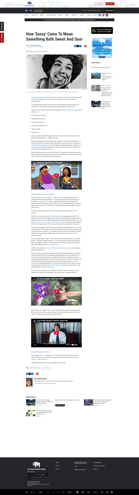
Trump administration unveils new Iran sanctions (67, 400)
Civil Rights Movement (57, 197)
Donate (110, 4)
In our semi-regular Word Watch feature (42, 97)
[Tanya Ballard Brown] (29, 382)
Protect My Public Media (99, 465)
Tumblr (38, 359)
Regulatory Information (80, 469)
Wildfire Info (2, 38)
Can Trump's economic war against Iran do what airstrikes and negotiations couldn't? (102, 401)
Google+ (33, 359)
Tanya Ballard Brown (36, 45)
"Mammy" (45, 201)
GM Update (2, 26)
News (42, 15)
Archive (95, 469)
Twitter (45, 359)
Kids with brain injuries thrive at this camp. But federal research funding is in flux (44, 412)
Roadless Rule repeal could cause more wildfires (106, 78)
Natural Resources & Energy (106, 74)
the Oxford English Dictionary (69, 110)
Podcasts (34, 15)
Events (82, 15)
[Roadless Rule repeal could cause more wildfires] (96, 76)
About (67, 15)
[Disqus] (69, 438)
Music (60, 15)
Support (74, 15)
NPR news (47, 367)
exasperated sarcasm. (47, 267)
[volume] (31, 10)
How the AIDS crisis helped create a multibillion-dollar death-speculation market (106, 105)
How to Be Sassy (53, 244)
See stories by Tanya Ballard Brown (45, 383)
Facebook (75, 357)
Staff (76, 466)
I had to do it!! (46, 352)
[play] (26, 10)
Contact (57, 465)
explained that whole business (40, 145)
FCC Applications (97, 462)
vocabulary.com (56, 216)
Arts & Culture (51, 15)
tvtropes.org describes (42, 194)
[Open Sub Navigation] (29, 15)
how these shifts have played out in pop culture (57, 248)
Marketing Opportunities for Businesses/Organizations (81, 463)
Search (89, 15)
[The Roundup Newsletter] (102, 48)
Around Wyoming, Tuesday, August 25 (100, 67)
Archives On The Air (106, 85)
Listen (26, 15)
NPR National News (36, 367)
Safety (95, 15)
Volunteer (100, 4)
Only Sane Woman (55, 265)
